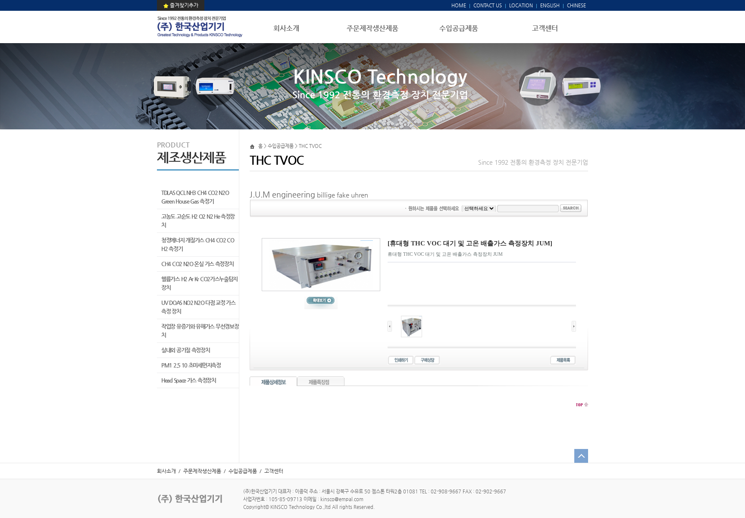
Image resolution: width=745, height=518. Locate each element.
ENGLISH (550, 5)
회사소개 (286, 28)
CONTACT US (487, 5)
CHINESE (576, 5)
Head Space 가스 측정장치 (188, 380)
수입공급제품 (458, 28)
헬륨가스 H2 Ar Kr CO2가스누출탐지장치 (199, 283)
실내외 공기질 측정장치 (185, 350)
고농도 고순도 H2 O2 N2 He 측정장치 (198, 220)
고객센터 (545, 28)
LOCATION (521, 5)
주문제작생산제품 (372, 28)
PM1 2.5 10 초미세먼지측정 (191, 365)
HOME (458, 5)
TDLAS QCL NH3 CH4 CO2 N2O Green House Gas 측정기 (195, 196)
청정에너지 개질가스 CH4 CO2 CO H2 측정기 (197, 244)
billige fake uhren (342, 194)
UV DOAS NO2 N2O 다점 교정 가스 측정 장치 (198, 306)
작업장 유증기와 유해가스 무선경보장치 (199, 330)
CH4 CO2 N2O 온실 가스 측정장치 (197, 264)
